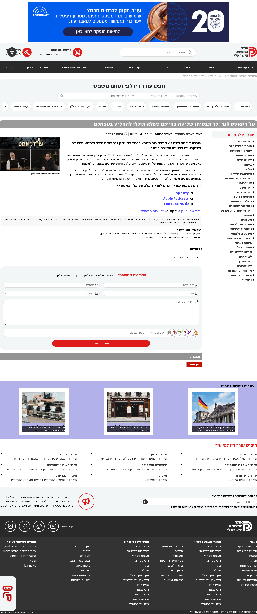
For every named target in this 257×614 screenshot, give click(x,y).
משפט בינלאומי (241, 234)
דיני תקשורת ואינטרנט (236, 211)
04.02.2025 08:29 (141, 134)
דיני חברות (244, 192)
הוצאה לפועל (243, 197)
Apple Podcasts (176, 198)
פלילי (102, 106)
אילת (163, 475)
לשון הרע (245, 257)
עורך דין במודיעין (129, 469)
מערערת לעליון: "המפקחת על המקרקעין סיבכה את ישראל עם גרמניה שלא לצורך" (215, 429)
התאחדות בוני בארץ (23, 556)
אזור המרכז (248, 454)
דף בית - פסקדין (246, 546)
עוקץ (33, 561)
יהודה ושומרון (246, 475)
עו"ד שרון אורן (191, 211)
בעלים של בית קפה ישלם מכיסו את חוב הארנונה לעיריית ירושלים (47, 429)
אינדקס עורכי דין (241, 67)
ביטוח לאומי (243, 243)
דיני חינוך (245, 261)
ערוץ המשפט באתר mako (19, 551)
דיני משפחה (244, 188)
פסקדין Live (136, 67)
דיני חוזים (243, 106)
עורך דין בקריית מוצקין (39, 480)
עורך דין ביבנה (247, 469)
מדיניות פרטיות (247, 580)
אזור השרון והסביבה (62, 465)
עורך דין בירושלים (155, 469)
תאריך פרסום (164, 134)
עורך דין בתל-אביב (244, 459)
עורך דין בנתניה (66, 469)
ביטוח (117, 106)
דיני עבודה (136, 106)
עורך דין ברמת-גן (218, 459)
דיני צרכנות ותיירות (49, 106)
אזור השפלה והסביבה (240, 465)
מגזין (213, 76)
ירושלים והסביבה (154, 465)
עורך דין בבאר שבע (64, 459)
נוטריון (247, 280)
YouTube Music (176, 203)
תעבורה (246, 220)
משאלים (107, 67)
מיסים (248, 215)
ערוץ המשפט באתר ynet (20, 546)
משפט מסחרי (160, 106)
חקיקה (253, 561)
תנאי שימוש (249, 570)
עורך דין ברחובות (199, 469)
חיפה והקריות (66, 475)
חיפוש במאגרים (247, 551)
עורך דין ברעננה (17, 469)
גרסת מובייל (249, 585)
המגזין (186, 67)
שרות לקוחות (248, 566)
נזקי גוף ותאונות (240, 206)
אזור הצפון (159, 454)
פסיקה (210, 67)
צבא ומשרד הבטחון (238, 238)
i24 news (30, 566)
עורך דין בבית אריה (244, 480)
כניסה (67, 50)
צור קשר (251, 575)
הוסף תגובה (194, 364)
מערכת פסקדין (185, 134)
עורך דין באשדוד (224, 469)
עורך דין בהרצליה (42, 469)
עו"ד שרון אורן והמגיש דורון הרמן (45, 173)
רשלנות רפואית (241, 201)
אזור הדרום (68, 454)
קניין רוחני (21, 106)
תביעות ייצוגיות (241, 252)
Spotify (182, 193)
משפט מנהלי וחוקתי (238, 224)
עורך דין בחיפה (157, 459)
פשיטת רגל (244, 247)
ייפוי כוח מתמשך (193, 76)
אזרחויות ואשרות (240, 271)
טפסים (163, 67)
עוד (8, 67)
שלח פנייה (101, 343)
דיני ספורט (244, 266)
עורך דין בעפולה (133, 459)
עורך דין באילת (157, 480)
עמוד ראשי (230, 76)
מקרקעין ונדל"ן (80, 106)
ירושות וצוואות (241, 275)
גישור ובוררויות (241, 229)
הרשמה (56, 50)
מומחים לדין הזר (217, 106)
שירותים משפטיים (74, 67)
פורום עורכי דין (37, 67)
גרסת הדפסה (116, 134)
